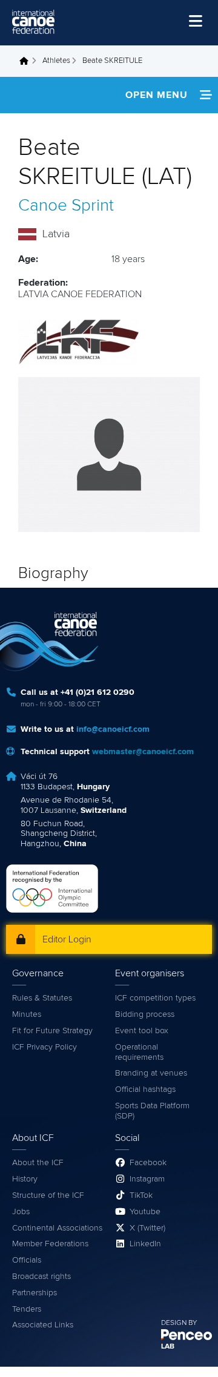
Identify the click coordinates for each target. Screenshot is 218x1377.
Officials (26, 1260)
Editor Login (66, 939)
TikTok (141, 1195)
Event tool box (141, 1031)
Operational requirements (139, 1052)
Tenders (26, 1309)
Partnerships (34, 1293)
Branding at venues (151, 1073)
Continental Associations (57, 1228)
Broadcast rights (41, 1276)
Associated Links (42, 1325)
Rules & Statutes (42, 998)
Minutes (26, 1014)
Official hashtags (145, 1089)
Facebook (148, 1162)
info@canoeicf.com (113, 729)
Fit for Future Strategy (52, 1031)
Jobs (21, 1212)
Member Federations (50, 1244)
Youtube (145, 1212)
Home (27, 61)
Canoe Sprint (66, 205)
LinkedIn (145, 1244)
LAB (167, 1346)
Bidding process (144, 1014)
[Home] (33, 22)
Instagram (147, 1179)
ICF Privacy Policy (44, 1047)
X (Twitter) (147, 1228)
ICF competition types (155, 998)
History (25, 1179)
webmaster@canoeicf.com (143, 752)
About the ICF (38, 1162)
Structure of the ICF (48, 1195)
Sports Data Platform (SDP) (152, 1111)
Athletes (56, 61)
